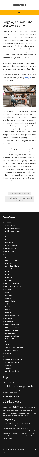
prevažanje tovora (7, 428)
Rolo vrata (8, 342)
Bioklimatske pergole (12, 231)
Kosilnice (8, 272)
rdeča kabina (16, 428)
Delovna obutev (10, 248)
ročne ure (23, 428)
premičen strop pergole (28, 425)
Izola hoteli (9, 263)
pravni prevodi (6, 425)
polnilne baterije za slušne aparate (12, 423)
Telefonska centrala (12, 362)
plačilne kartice (18, 420)
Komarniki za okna (11, 269)
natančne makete (31, 413)
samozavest (6, 430)
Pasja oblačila (10, 301)
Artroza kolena (10, 225)
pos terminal (28, 423)
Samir (28, 428)
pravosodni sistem (16, 425)
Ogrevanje (8, 289)
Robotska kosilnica (12, 336)
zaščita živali (28, 435)
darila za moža (13, 392)
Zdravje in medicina (12, 371)
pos (23, 423)
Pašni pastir (9, 304)
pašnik (26, 415)
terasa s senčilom (7, 433)
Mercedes (8, 278)
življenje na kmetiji (8, 438)
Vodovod (8, 365)
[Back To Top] (35, 449)
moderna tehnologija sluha (18, 413)
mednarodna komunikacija (14, 410)
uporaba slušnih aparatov (20, 433)
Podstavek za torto (12, 316)
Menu (19, 13)
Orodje (7, 292)
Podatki (8, 313)
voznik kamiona (20, 435)
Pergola (8, 307)
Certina (7, 237)
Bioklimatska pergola (12, 228)
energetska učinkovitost (12, 398)
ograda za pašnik (18, 415)
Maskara (8, 275)
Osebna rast (9, 298)
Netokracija (19, 4)
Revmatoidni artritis (12, 333)
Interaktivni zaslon (12, 260)
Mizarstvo (8, 281)
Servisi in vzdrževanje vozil (14, 348)
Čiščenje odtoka (10, 240)
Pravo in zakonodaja (12, 324)
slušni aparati (23, 430)
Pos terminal (9, 318)
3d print (8, 222)
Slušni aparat (10, 353)
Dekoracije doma (11, 246)
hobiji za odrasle (7, 407)
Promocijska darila (12, 330)
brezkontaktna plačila (29, 390)
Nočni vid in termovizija (13, 286)
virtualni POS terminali (9, 435)
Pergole (8, 310)
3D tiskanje (11, 382)
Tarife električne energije (13, 359)
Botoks (7, 234)
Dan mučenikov (10, 243)
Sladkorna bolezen (11, 351)
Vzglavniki (8, 368)
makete (4, 410)
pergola (28, 78)
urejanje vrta (31, 433)
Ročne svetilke (10, 339)
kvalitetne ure (31, 407)
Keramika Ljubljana (12, 266)
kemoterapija (23, 407)
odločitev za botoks (8, 415)
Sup (6, 356)
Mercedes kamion (27, 410)
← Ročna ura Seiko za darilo (19, 193)
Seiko (7, 345)
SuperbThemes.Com (10, 452)
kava (16, 407)
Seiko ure (16, 430)
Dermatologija (10, 251)
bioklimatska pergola (18, 386)
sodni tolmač (31, 430)
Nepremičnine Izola (12, 283)
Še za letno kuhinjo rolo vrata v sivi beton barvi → (19, 199)
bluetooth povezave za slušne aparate (13, 390)
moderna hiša (6, 413)
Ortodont (8, 295)
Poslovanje (9, 321)
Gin (6, 254)
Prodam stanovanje (12, 327)
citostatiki (5, 392)
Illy (6, 257)
